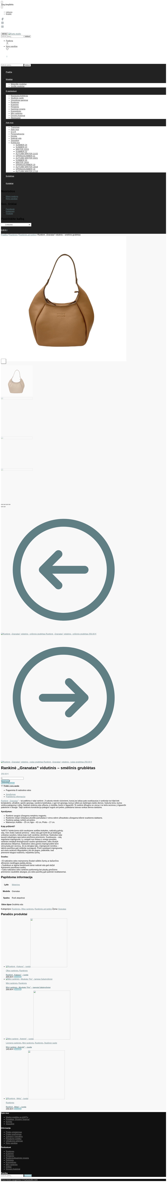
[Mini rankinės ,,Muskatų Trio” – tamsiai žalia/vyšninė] (66, 979)
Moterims (16, 885)
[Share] (4, 504)
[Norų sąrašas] (161, 3)
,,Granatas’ (13, 801)
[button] (4, 56)
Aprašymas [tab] (11, 794)
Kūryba (9, 1122)
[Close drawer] (2, 7)
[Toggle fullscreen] (7, 504)
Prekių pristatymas (14, 1132)
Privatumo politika (13, 1139)
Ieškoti (27, 36)
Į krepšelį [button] (18, 977)
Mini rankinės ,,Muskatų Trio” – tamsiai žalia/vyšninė (28, 987)
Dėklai (8, 1167)
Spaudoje (10, 1124)
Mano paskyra (12, 196)
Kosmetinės (11, 1162)
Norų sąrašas (11, 46)
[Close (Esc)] (2, 504)
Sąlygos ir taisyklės (14, 1136)
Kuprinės (10, 1154)
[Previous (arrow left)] (2, 506)
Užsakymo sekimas (14, 1141)
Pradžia (4, 235)
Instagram (10, 211)
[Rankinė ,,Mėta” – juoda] (66, 1075)
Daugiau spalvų (8, 783)
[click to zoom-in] (63, 298)
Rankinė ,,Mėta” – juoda (16, 1107)
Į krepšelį (5, 781)
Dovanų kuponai (13, 1169)
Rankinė (4, 801)
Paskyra (9, 41)
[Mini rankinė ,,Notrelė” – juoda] (66, 1015)
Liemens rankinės (13, 1043)
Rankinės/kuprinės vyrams (17, 1158)
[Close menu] (2, 2)
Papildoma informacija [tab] (15, 797)
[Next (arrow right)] (4, 506)
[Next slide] (3, 361)
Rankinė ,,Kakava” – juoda (17, 975)
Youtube (9, 214)
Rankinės (13, 235)
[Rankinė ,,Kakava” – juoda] (66, 943)
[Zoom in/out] (9, 504)
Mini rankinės (11, 983)
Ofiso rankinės (27, 909)
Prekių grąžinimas (14, 1134)
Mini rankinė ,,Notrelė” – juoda (19, 1047)
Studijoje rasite (50, 1043)
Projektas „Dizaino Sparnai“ (18, 1119)
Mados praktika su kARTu (17, 1117)
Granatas (62, 909)
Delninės (10, 1160)
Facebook (10, 209)
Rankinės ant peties (27, 235)
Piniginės (10, 1156)
